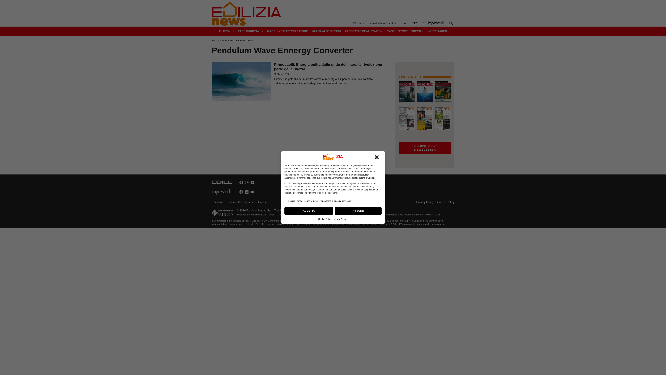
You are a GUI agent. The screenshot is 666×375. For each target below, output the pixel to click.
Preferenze (358, 210)
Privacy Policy (339, 219)
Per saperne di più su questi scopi (336, 201)
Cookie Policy (324, 219)
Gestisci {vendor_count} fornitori (303, 201)
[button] (377, 157)
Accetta (309, 210)
